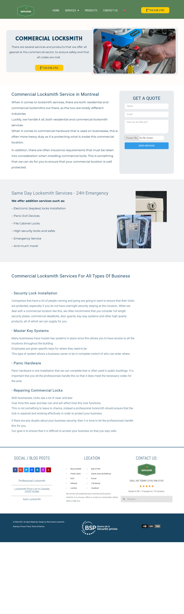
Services (70, 10)
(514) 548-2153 (155, 480)
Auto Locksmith (32, 499)
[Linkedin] (37, 469)
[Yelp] (48, 469)
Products (91, 10)
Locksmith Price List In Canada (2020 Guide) (31, 490)
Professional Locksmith (32, 480)
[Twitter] (26, 469)
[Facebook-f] (15, 469)
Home (55, 10)
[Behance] (31, 469)
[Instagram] (43, 469)
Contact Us (110, 10)
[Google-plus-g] (20, 469)
